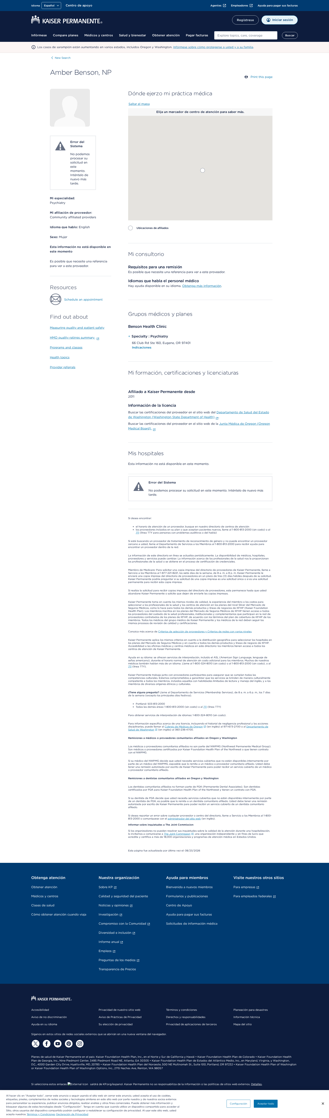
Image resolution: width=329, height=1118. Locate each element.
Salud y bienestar (132, 35)
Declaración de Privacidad (72, 1114)
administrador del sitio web (184, 818)
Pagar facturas (197, 35)
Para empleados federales (252, 896)
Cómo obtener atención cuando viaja (58, 914)
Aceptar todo (265, 1103)
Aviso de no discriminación (49, 1017)
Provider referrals (62, 367)
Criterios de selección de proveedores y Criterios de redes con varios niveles (205, 631)
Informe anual (109, 942)
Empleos (105, 951)
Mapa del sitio (242, 1024)
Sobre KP (106, 887)
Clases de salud (42, 905)
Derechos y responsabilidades (185, 1017)
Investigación (108, 914)
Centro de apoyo (79, 5)
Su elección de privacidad (116, 1024)
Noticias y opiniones (114, 905)
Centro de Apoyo (179, 905)
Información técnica (246, 1017)
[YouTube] (57, 1043)
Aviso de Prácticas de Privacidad (120, 1017)
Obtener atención (166, 35)
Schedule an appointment (83, 299)
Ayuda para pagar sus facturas (278, 5)
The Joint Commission (177, 833)
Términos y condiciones (181, 1009)
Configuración (238, 1103)
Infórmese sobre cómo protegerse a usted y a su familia (213, 47)
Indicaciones (141, 347)
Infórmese (39, 35)
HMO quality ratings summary (72, 337)
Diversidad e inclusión (115, 933)
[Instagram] (79, 1043)
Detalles (256, 1084)
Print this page (261, 77)
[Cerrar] (323, 1103)
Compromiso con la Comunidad (122, 923)
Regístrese (245, 20)
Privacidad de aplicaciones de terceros (191, 1024)
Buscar (290, 35)
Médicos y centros (98, 35)
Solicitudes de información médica (191, 923)
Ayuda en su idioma (44, 1024)
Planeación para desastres (250, 1009)
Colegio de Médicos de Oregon (184, 726)
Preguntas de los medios (117, 960)
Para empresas (244, 887)
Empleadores (239, 5)
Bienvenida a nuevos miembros (189, 887)
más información (208, 286)
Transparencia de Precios (117, 969)
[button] (202, 170)
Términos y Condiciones (41, 1114)
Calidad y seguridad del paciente (123, 896)
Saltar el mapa (139, 104)
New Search (63, 57)
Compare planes (65, 35)
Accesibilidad (40, 1009)
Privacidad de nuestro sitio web (119, 1009)
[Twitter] (35, 1043)
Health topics (59, 357)
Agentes (215, 5)
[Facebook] (46, 1043)
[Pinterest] (68, 1043)
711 (137, 532)
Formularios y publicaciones (187, 896)
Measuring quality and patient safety (77, 328)
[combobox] (245, 35)
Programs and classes (66, 347)
